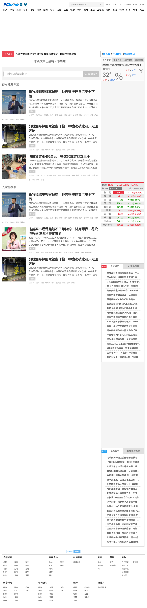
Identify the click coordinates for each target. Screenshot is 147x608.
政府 (135, 9)
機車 (53, 150)
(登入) (141, 5)
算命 (99, 562)
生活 (92, 9)
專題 (12, 9)
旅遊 (115, 9)
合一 (59, 175)
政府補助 (48, 253)
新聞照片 (42, 582)
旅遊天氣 (125, 569)
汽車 (128, 9)
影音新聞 (7, 582)
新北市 (47, 150)
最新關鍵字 (102, 587)
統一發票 (113, 566)
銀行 (42, 180)
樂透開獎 (139, 60)
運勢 (59, 9)
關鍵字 (101, 582)
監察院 (12, 120)
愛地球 (87, 597)
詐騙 (33, 180)
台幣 (54, 175)
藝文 (86, 591)
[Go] (101, 4)
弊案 (60, 115)
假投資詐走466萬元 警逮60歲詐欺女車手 (59, 156)
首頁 (5, 9)
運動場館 (88, 253)
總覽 (75, 587)
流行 (27, 575)
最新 (5, 562)
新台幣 (83, 175)
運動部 (22, 120)
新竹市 (86, 115)
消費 (108, 9)
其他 (27, 591)
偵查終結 (39, 115)
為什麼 (55, 253)
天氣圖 (124, 575)
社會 (25, 9)
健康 (72, 9)
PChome (118, 5)
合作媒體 (127, 5)
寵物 (27, 562)
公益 (86, 594)
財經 (32, 9)
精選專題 (76, 562)
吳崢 (37, 253)
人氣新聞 (110, 266)
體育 (86, 9)
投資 (37, 150)
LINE (37, 175)
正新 (6, 120)
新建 (80, 115)
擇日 (99, 569)
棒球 (91, 115)
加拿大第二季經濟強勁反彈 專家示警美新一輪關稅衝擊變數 (46, 54)
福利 (60, 253)
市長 (56, 115)
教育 (69, 115)
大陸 (142, 9)
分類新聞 (7, 557)
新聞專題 (77, 557)
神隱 (93, 175)
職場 (52, 9)
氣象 (124, 557)
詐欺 (63, 150)
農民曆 (106, 54)
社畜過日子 (133, 266)
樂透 (111, 562)
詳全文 (32, 111)
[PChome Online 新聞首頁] (38, 4)
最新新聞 (110, 451)
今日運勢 (116, 54)
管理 (75, 597)
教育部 (75, 115)
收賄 (65, 115)
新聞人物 (53, 557)
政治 (19, 9)
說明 (135, 5)
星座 (66, 9)
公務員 (46, 115)
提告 (42, 150)
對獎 (112, 557)
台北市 (49, 175)
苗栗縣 (70, 253)
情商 (27, 566)
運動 (17, 120)
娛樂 (79, 9)
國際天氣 (125, 572)
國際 (45, 9)
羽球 (65, 253)
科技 (39, 9)
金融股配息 (129, 54)
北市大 (43, 175)
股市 (108, 5)
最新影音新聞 (133, 451)
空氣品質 (117, 60)
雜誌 (121, 9)
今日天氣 (107, 60)
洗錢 (88, 175)
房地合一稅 (66, 175)
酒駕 (73, 150)
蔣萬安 (77, 253)
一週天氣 (125, 566)
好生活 (87, 587)
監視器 (58, 150)
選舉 (68, 150)
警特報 (135, 562)
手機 (73, 175)
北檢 (51, 115)
